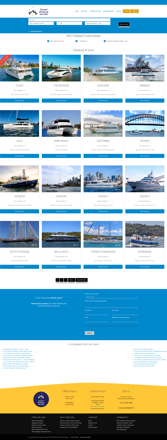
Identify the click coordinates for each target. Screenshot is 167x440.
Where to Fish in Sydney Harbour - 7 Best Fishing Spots (19, 359)
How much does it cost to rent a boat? (71, 423)
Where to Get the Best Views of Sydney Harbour (17, 357)
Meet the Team (92, 423)
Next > (71, 280)
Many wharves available (97, 406)
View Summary (19, 100)
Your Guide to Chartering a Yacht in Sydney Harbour (18, 351)
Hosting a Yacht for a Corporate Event (145, 353)
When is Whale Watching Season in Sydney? (15, 364)
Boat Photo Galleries (37, 421)
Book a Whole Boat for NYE (40, 429)
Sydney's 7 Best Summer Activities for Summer (147, 355)
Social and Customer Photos (125, 423)
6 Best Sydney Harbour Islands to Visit (144, 364)
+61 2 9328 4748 (126, 403)
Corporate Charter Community (125, 425)
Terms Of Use (74, 437)
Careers (90, 425)
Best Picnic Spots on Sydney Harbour (144, 366)
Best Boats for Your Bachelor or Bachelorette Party (18, 355)
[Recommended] (19, 68)
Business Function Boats (39, 425)
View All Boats (81, 280)
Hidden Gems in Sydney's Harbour (143, 349)
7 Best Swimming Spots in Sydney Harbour (146, 362)
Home (77, 11)
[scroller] (164, 438)
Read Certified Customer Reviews (126, 421)
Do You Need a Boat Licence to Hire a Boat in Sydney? (18, 362)
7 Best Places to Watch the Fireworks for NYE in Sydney (150, 359)
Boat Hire (84, 11)
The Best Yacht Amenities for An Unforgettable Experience (150, 351)
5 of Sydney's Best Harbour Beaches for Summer (148, 357)
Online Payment (92, 427)
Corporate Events (108, 11)
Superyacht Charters (37, 423)
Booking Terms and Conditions (68, 427)
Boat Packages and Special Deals (41, 431)
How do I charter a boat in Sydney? (70, 421)
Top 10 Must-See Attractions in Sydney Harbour (16, 353)
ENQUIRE (126, 11)
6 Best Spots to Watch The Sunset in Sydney (16, 366)
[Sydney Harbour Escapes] (38, 11)
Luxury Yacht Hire (95, 11)
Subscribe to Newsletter (123, 427)
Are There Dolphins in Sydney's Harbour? (14, 368)
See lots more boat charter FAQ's (69, 425)
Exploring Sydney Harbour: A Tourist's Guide (15, 349)
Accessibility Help (121, 429)
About (90, 421)
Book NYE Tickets (37, 427)
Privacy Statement (85, 437)
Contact (119, 11)
